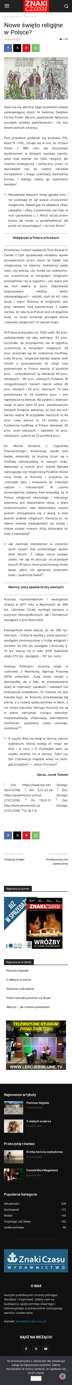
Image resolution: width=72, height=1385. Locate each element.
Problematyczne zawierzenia (57, 861)
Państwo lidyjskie (17, 970)
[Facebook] (8, 48)
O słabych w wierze (18, 979)
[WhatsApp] (36, 48)
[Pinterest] (26, 48)
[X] (17, 48)
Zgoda (36, 1378)
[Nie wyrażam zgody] (67, 1371)
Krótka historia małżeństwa (44, 1152)
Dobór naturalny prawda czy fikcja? (28, 998)
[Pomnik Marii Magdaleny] (13, 1175)
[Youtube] (46, 1349)
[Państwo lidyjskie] (13, 1107)
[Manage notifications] (62, 1376)
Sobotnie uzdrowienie (20, 988)
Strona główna (12, 16)
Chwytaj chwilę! (14, 859)
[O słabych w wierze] (13, 1126)
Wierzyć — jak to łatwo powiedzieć (28, 1007)
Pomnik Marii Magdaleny (42, 1170)
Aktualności (30, 16)
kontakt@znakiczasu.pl (31, 1321)
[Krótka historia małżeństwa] (13, 1156)
